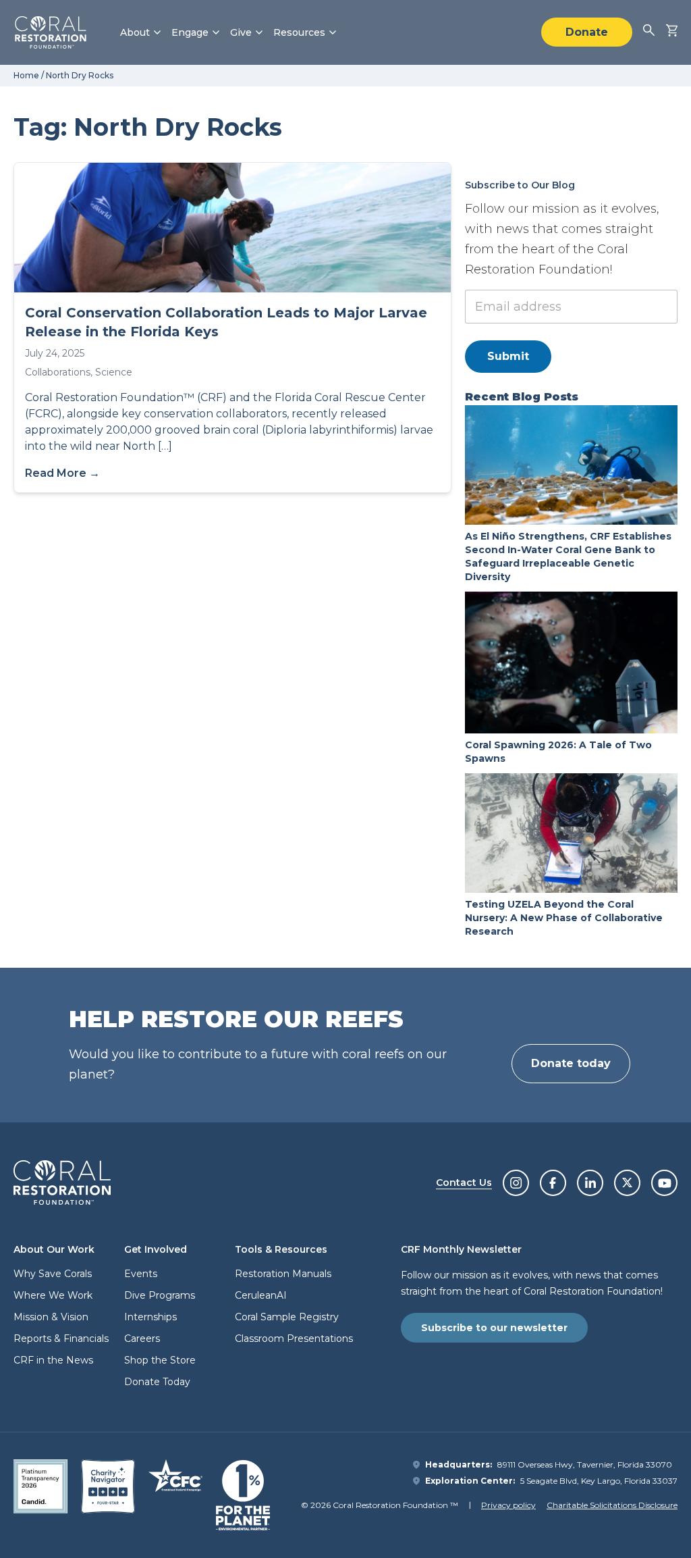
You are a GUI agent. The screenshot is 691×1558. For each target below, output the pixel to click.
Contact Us (464, 1182)
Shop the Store (160, 1360)
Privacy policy (508, 1505)
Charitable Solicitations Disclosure (612, 1505)
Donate (586, 32)
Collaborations (57, 372)
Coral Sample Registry (287, 1317)
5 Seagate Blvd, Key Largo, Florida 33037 (599, 1481)
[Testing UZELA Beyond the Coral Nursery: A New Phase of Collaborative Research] (571, 833)
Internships (150, 1317)
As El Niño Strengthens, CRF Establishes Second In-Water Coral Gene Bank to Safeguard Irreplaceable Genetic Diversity (568, 556)
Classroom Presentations (294, 1338)
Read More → (62, 473)
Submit (508, 356)
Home (26, 75)
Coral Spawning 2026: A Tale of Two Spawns (558, 751)
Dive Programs (159, 1295)
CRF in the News (53, 1360)
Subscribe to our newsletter (494, 1328)
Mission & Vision (50, 1317)
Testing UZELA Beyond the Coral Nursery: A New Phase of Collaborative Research (564, 917)
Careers (142, 1338)
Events (140, 1274)
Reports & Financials (61, 1338)
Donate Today (157, 1382)
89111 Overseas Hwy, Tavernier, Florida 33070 (584, 1464)
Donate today (571, 1063)
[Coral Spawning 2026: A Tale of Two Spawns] (571, 662)
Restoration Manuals (283, 1274)
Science (113, 372)
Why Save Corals (52, 1274)
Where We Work (52, 1295)
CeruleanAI (261, 1295)
